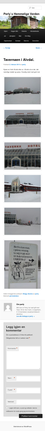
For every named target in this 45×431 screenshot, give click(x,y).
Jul (5, 36)
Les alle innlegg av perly (25, 316)
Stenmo (26, 41)
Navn (11, 378)
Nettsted (11, 401)
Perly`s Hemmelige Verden (21, 14)
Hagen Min (14, 31)
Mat (20, 36)
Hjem (5, 31)
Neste (39, 48)
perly (24, 64)
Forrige (6, 48)
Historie (24, 31)
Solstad (17, 41)
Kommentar (12, 348)
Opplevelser (8, 41)
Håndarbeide (34, 31)
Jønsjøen (12, 36)
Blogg (25, 294)
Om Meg (27, 36)
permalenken (14, 296)
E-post (11, 390)
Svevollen (35, 41)
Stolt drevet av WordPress (23, 426)
